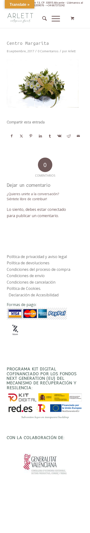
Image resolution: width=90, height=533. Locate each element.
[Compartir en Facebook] (12, 136)
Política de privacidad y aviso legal (37, 256)
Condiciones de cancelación (31, 282)
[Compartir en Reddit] (69, 136)
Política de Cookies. (24, 288)
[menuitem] (42, 18)
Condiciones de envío (26, 275)
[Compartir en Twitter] (21, 136)
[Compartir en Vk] (59, 136)
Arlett (72, 51)
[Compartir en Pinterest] (31, 136)
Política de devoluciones (28, 263)
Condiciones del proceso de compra (38, 269)
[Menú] (53, 18)
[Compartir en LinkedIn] (40, 136)
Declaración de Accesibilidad (34, 295)
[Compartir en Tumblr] (50, 136)
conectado (57, 209)
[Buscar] (42, 18)
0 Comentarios (48, 51)
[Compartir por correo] (78, 136)
